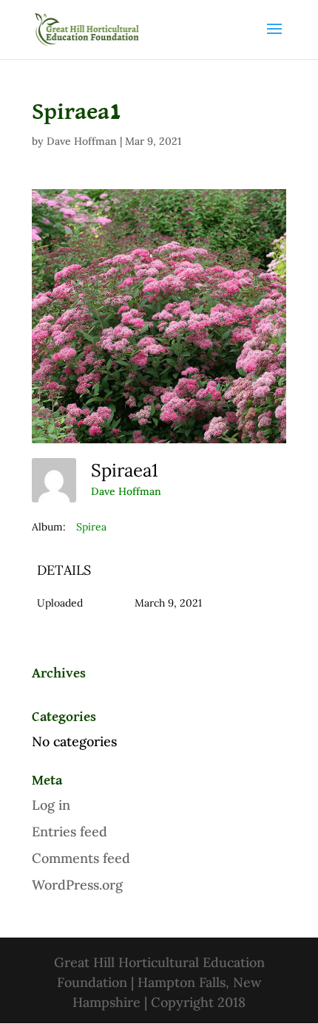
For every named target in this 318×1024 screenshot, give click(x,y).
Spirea (91, 526)
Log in (51, 804)
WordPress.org (77, 884)
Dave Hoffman (82, 141)
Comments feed (81, 858)
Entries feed (69, 831)
